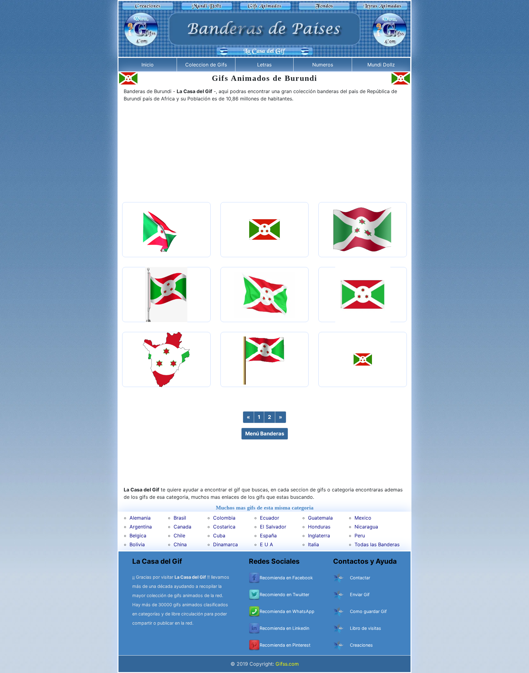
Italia (313, 544)
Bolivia (137, 544)
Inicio (147, 65)
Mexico (363, 518)
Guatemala (320, 518)
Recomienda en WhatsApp (287, 611)
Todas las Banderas (377, 544)
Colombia (224, 518)
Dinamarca (225, 544)
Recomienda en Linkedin (284, 628)
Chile (179, 535)
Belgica (137, 535)
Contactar (360, 577)
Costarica (224, 527)
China (180, 544)
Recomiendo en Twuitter (284, 594)
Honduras (319, 527)
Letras (264, 65)
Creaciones (361, 645)
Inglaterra (319, 535)
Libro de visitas (365, 628)
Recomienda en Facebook (286, 577)
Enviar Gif (360, 594)
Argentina (140, 527)
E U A (266, 544)
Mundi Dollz (381, 65)
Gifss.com (287, 664)
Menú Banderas (264, 433)
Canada (182, 527)
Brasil (180, 518)
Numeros (322, 65)
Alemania (140, 518)
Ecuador (269, 518)
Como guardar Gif (368, 611)
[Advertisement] (264, 153)
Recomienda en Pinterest (285, 645)
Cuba (219, 535)
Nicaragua (366, 527)
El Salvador (273, 527)
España (268, 535)
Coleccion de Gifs (206, 65)
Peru (360, 535)
